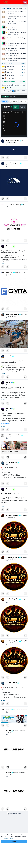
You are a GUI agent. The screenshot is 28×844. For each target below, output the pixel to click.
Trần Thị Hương (10, 66)
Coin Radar (9, 356)
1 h (6, 275)
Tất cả (5, 101)
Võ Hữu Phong (10, 69)
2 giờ (7, 438)
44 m (7, 248)
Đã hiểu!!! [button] (14, 841)
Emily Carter (9, 272)
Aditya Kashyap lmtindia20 (13, 204)
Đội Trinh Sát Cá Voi (11, 462)
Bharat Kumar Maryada (12, 314)
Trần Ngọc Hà (10, 72)
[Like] (14, 158)
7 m (6, 207)
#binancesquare (21, 422)
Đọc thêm (3, 263)
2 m (6, 144)
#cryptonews (4, 423)
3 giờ (7, 518)
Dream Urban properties (12, 140)
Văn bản (14, 101)
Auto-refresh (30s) (17, 91)
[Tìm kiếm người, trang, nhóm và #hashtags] (25, 2)
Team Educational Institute (13, 435)
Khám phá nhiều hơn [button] (8, 838)
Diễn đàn (10, 91)
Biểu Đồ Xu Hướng (16, 107)
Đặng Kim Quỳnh (11, 78)
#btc (9, 423)
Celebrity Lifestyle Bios (12, 515)
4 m (6, 166)
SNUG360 (8, 709)
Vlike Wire (8, 246)
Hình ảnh (24, 101)
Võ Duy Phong (10, 75)
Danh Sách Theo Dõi (22, 107)
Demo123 (9, 87)
